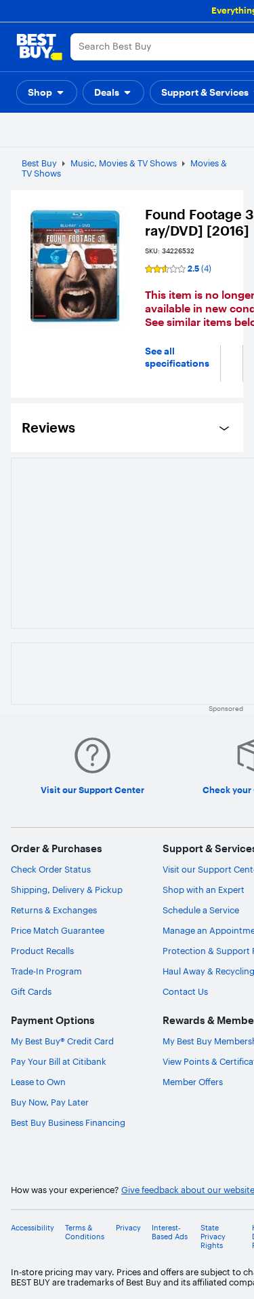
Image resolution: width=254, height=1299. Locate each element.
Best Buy (39, 163)
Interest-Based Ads (170, 1232)
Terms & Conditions (84, 1232)
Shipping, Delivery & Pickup (67, 889)
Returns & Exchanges (54, 909)
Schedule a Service (201, 909)
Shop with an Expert (204, 889)
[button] (46, 92)
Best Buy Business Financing (68, 1122)
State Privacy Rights (213, 1237)
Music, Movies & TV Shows (123, 163)
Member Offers (193, 1081)
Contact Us (185, 991)
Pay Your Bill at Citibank (58, 1061)
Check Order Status (51, 869)
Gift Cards (31, 991)
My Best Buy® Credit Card (62, 1041)
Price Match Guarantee (57, 930)
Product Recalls (42, 950)
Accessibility (32, 1228)
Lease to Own (38, 1081)
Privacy (128, 1228)
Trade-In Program (46, 971)
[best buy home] (39, 46)
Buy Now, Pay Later (50, 1102)
